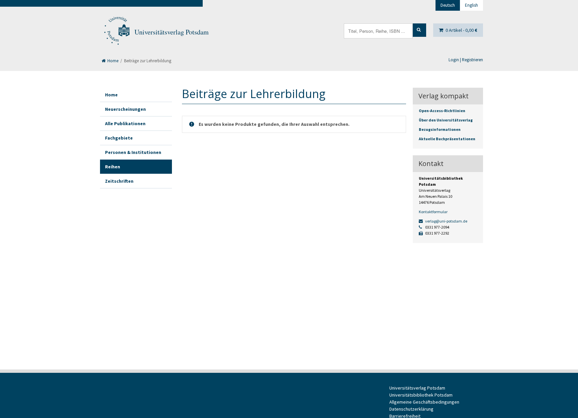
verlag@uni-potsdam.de (445, 221)
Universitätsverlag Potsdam (171, 31)
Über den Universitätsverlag (446, 119)
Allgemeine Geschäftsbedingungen (424, 402)
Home (112, 61)
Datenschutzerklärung (411, 409)
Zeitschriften (119, 181)
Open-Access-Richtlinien (442, 110)
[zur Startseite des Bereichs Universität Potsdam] (116, 32)
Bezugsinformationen (440, 129)
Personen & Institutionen (133, 152)
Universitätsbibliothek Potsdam (421, 395)
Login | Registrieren (466, 60)
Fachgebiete (119, 138)
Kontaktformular (433, 211)
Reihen (112, 167)
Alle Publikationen (125, 123)
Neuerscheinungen (125, 109)
